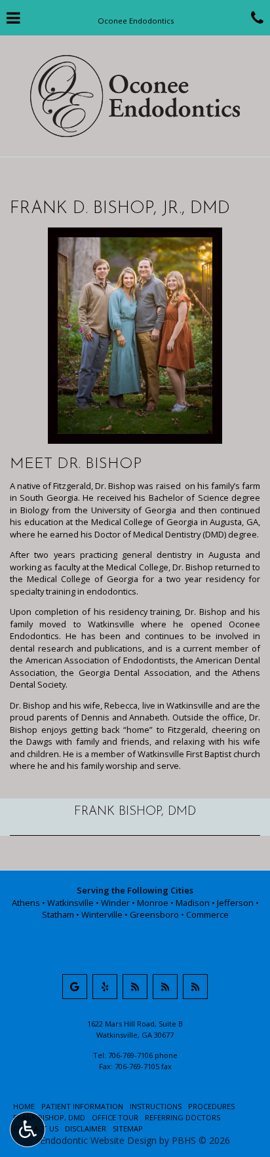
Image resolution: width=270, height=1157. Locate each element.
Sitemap (128, 1128)
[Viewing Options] (27, 1129)
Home (24, 1106)
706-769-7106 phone (143, 1055)
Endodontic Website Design (98, 1140)
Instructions (156, 1106)
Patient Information (82, 1106)
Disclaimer (85, 1128)
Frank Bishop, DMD (135, 812)
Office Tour (115, 1117)
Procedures (211, 1106)
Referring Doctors (182, 1117)
